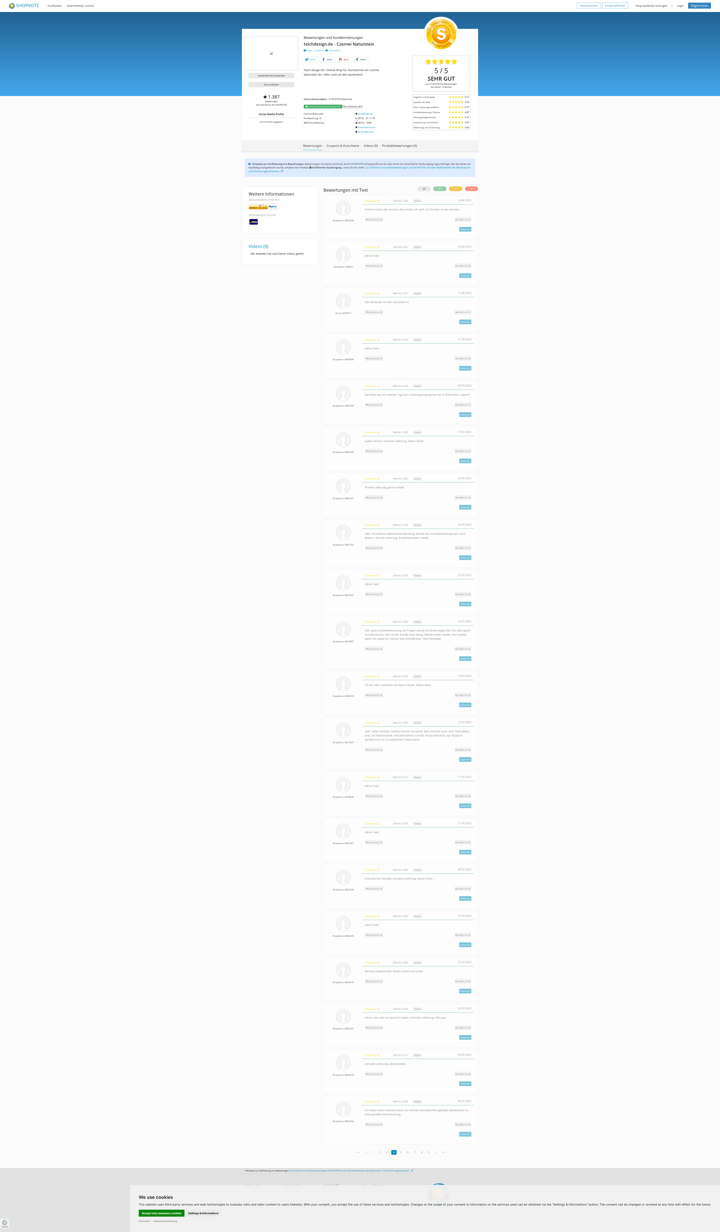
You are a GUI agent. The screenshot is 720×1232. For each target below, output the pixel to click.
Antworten (465, 229)
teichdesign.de (365, 113)
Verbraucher (589, 6)
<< (358, 1152)
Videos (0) (371, 146)
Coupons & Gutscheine (343, 146)
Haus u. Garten (315, 50)
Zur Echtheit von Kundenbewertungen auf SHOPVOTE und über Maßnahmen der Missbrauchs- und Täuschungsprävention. (350, 1170)
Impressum (144, 1221)
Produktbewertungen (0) (399, 146)
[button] (311, 59)
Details (417, 200)
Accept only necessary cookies (162, 1213)
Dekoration (334, 50)
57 (424, 188)
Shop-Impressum (367, 127)
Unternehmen (615, 6)
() (464, 219)
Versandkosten (365, 131)
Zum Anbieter (271, 84)
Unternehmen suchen (80, 6)
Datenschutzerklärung (165, 1221)
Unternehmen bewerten (271, 75)
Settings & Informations (203, 1213)
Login (680, 6)
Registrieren (699, 6)
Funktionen (55, 6)
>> (443, 1152)
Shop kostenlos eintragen (652, 6)
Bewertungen (312, 146)
